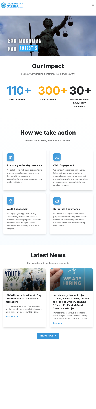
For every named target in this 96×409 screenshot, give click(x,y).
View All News (46, 336)
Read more (10, 316)
